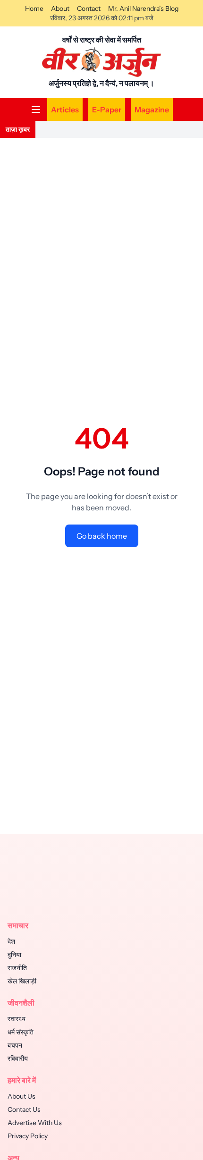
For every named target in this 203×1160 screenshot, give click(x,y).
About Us (21, 1096)
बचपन (15, 1045)
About (60, 8)
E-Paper (106, 109)
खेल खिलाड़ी (22, 981)
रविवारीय (18, 1058)
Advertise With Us (35, 1122)
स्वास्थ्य (16, 1019)
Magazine (152, 109)
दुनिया (14, 954)
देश (11, 941)
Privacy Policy (28, 1136)
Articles (65, 109)
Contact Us (24, 1109)
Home (34, 8)
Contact (89, 8)
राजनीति (17, 968)
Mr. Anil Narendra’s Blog (143, 8)
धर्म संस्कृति (21, 1032)
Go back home (101, 536)
